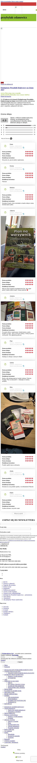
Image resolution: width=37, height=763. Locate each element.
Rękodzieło (11, 734)
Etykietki (10, 718)
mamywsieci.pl (7, 575)
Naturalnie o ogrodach (14, 711)
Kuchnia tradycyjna (13, 724)
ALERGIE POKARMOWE (16, 686)
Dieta (9, 723)
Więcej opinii (18, 513)
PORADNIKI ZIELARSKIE (16, 687)
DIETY (10, 683)
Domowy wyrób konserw (15, 676)
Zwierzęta (11, 737)
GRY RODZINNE (13, 697)
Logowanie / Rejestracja (11, 742)
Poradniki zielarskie (13, 728)
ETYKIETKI (12, 678)
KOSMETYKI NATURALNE (17, 700)
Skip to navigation (6, 1)
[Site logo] (18, 14)
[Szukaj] (31, 10)
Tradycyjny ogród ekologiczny (16, 710)
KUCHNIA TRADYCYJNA (16, 684)
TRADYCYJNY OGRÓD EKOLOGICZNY (21, 673)
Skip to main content (17, 1)
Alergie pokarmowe (13, 726)
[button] (6, 96)
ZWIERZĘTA (12, 702)
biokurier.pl (6, 573)
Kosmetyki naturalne (14, 736)
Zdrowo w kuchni (13, 721)
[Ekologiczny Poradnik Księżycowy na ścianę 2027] (18, 54)
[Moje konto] (33, 10)
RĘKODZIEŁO (12, 699)
